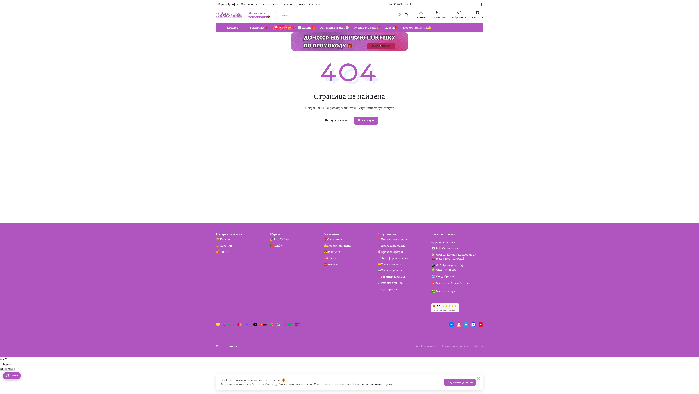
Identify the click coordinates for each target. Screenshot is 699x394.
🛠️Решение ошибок (391, 283)
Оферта (478, 346)
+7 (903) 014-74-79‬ (400, 4)
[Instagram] (459, 324)
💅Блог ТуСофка (280, 239)
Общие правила (388, 289)
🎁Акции (222, 252)
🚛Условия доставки (391, 271)
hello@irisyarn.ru (447, 248)
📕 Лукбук (276, 246)
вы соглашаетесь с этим (376, 384)
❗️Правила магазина (391, 246)
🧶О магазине (333, 239)
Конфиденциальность (454, 346)
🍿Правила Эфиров (390, 252)
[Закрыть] (478, 378)
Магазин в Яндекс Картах (452, 283)
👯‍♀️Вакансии (332, 252)
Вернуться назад (336, 120)
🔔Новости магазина (337, 246)
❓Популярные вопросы (393, 239)
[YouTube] (481, 324)
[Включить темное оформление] (481, 4)
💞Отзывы (330, 258)
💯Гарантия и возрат (391, 277)
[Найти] (406, 15)
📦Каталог (223, 239)
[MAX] (473, 324)
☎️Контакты (332, 264)
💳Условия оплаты (390, 264)
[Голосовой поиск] (400, 15)
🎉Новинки (224, 246)
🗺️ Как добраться (443, 277)
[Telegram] (466, 324)
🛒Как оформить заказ (393, 258)
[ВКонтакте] (451, 324)
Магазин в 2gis (445, 291)
